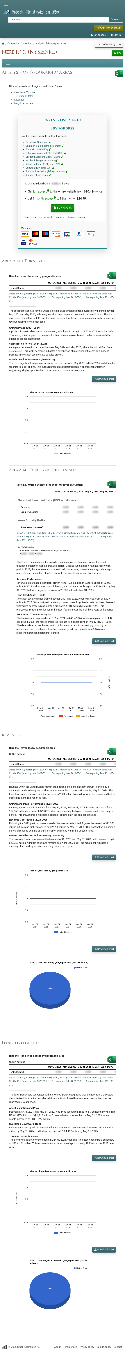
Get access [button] (64, 208)
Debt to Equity (38, 167)
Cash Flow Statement (37, 142)
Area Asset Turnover (25, 92)
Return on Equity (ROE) (43, 164)
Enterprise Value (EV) (36, 149)
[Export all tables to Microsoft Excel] (119, 73)
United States (26, 96)
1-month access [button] (43, 198)
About (57, 1346)
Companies (13, 43)
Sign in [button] (117, 35)
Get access (99, 35)
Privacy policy (86, 1346)
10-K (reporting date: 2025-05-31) (69, 293)
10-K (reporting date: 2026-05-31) (35, 293)
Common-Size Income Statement (43, 145)
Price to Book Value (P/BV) (45, 171)
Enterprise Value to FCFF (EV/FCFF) (44, 153)
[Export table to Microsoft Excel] (111, 275)
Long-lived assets (23, 103)
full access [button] (40, 191)
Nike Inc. (27, 43)
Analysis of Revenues (36, 175)
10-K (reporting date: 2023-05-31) (33, 297)
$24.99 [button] (117, 52)
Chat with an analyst (109, 27)
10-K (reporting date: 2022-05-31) (67, 297)
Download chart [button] (105, 378)
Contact (118, 1346)
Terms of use (70, 1346)
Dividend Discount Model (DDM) (43, 156)
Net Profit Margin (40, 160)
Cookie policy (103, 1346)
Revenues (19, 99)
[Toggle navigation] (6, 4)
